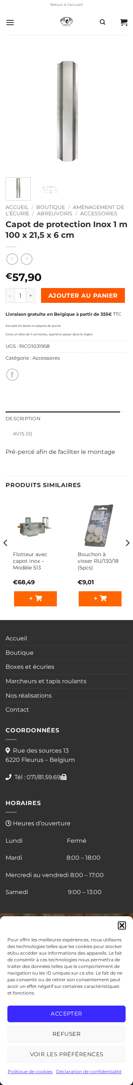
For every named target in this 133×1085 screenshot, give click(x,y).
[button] (122, 925)
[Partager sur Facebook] (12, 375)
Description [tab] (23, 418)
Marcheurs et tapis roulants (46, 681)
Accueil (17, 207)
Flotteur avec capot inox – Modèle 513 (30, 560)
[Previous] (17, 111)
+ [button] (32, 598)
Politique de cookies (30, 1071)
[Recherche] (102, 22)
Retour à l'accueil (66, 5)
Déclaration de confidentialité (89, 1071)
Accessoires (98, 213)
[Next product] (12, 259)
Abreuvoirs (54, 213)
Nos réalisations (29, 695)
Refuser (66, 1033)
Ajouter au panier (83, 295)
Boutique (50, 207)
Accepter (66, 1013)
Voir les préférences (66, 1054)
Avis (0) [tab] (22, 434)
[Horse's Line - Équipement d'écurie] (66, 22)
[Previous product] (26, 259)
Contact (17, 709)
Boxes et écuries (30, 666)
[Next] (115, 111)
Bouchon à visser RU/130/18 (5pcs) (98, 560)
